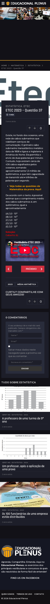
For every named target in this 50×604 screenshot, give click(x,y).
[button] (3, 3)
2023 (10, 284)
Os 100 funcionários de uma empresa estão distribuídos (25, 515)
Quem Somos (7, 594)
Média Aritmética (26, 284)
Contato (39, 594)
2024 (26, 415)
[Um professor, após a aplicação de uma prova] (25, 447)
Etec (26, 106)
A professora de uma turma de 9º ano (23, 420)
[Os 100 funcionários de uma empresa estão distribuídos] (25, 494)
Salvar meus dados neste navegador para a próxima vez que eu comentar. (24, 352)
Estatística (14, 106)
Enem (4, 510)
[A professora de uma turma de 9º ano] (25, 399)
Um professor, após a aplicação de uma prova (23, 467)
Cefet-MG (6, 415)
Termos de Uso (24, 594)
